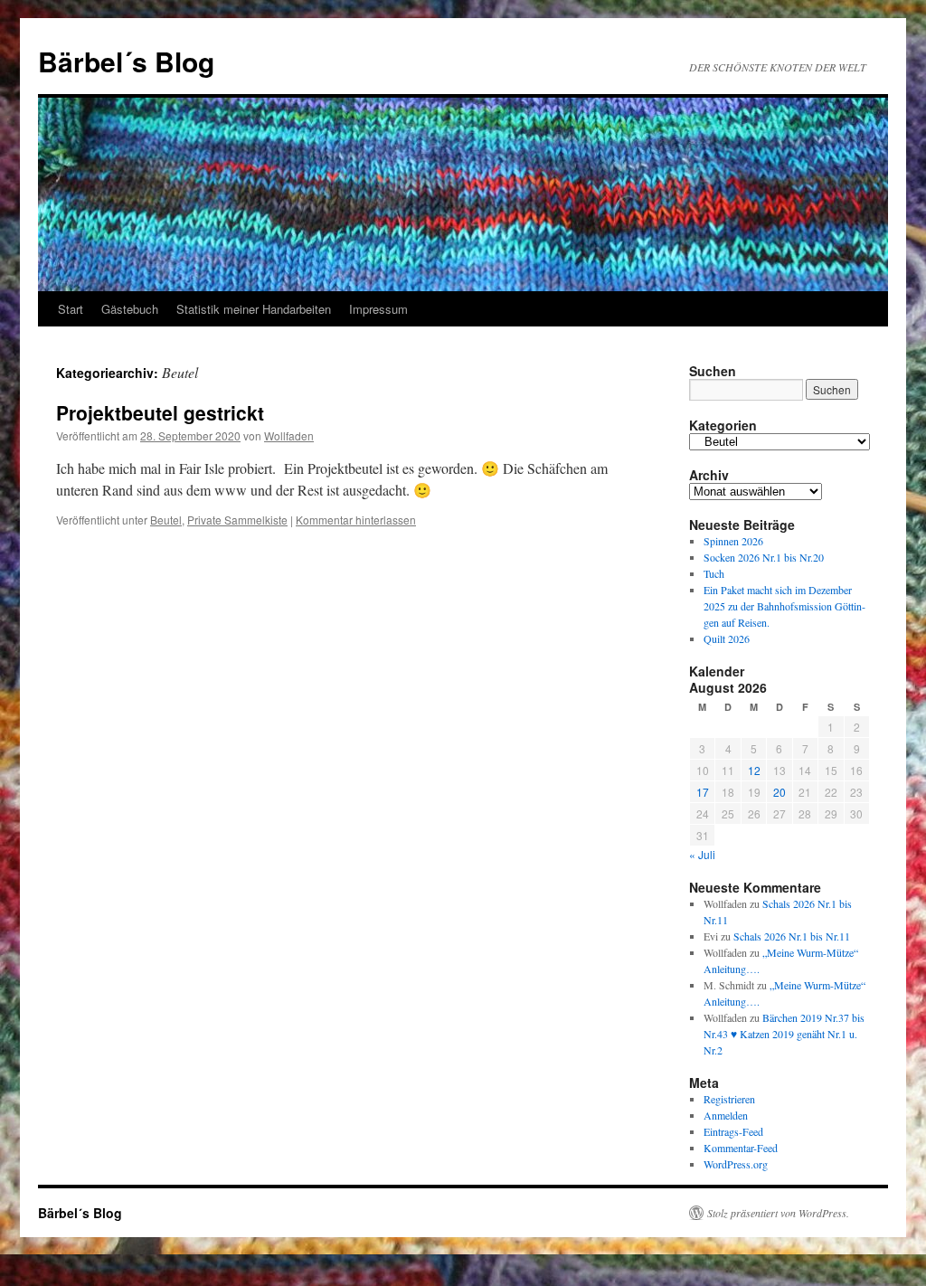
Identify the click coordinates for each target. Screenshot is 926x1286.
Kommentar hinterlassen (356, 519)
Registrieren (729, 1099)
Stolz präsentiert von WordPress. (778, 1213)
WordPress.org (736, 1164)
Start (70, 308)
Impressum (378, 308)
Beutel (166, 519)
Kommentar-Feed (741, 1147)
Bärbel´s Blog (126, 61)
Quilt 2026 (727, 638)
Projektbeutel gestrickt (160, 412)
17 (702, 791)
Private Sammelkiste (237, 519)
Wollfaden (289, 435)
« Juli (702, 854)
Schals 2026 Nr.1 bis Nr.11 (791, 936)
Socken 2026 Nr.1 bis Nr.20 (764, 557)
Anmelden (726, 1115)
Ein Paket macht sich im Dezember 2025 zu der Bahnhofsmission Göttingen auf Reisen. (784, 605)
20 (779, 791)
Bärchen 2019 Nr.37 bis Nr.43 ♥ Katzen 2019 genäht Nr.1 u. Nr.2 (784, 1033)
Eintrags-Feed (733, 1131)
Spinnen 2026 (733, 541)
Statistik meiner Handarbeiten (253, 308)
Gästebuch (129, 308)
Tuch (714, 573)
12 (754, 770)
